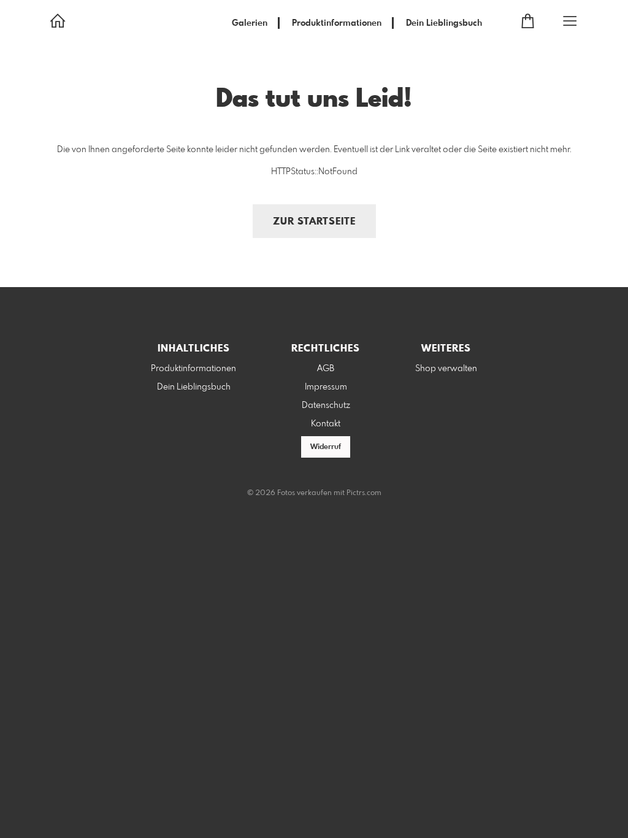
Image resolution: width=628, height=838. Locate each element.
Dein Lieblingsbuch (444, 23)
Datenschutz (326, 405)
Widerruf (325, 447)
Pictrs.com (364, 493)
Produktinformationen (336, 23)
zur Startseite (314, 222)
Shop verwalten (446, 368)
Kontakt (325, 424)
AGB (325, 368)
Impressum (326, 387)
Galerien (249, 23)
